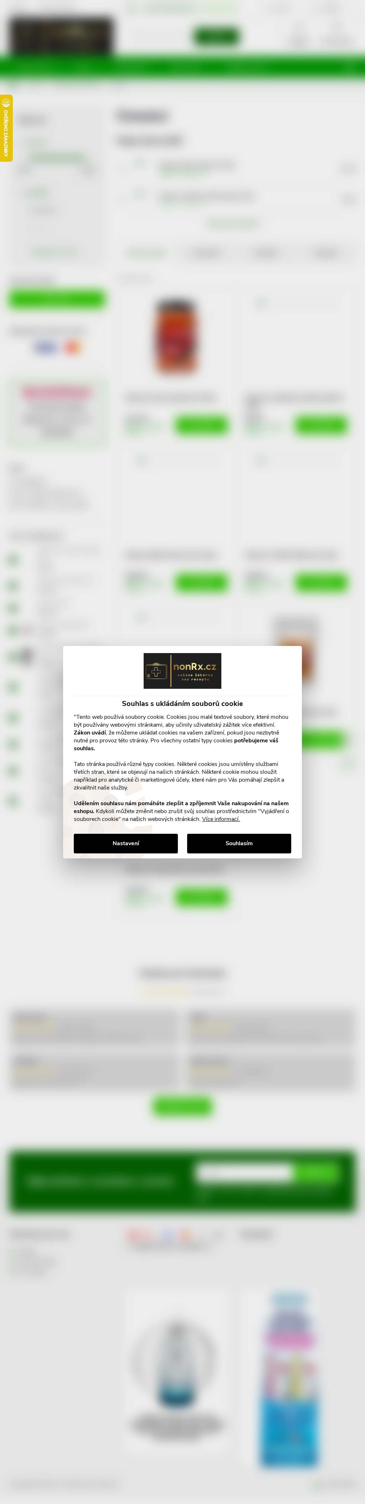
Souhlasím (239, 843)
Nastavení (126, 843)
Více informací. (221, 819)
